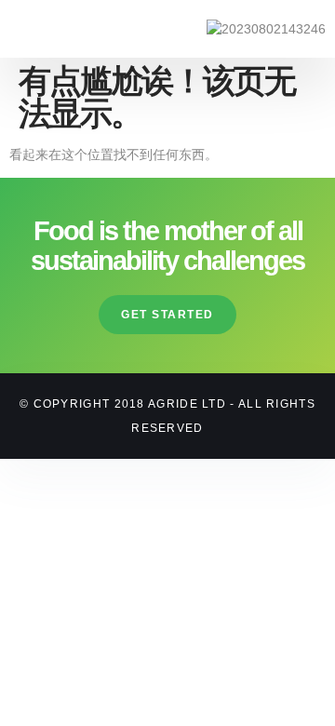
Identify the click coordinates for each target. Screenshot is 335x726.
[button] (33, 28)
